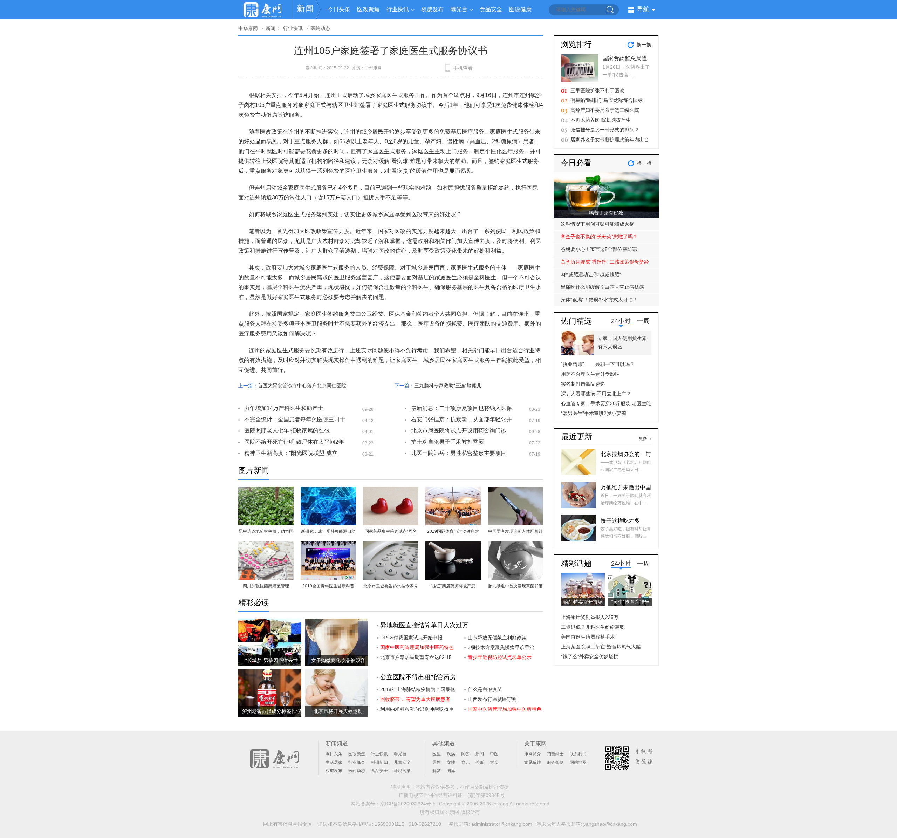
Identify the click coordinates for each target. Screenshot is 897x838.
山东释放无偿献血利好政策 (497, 637)
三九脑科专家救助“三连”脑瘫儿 (447, 385)
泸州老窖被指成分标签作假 (271, 711)
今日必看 (576, 162)
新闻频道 (337, 744)
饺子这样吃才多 (620, 521)
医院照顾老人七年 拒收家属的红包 (287, 431)
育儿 (465, 762)
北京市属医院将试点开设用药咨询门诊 (458, 431)
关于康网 (535, 744)
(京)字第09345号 (486, 795)
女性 (451, 762)
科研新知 (379, 762)
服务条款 (555, 762)
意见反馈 (532, 762)
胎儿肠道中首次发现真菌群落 (515, 586)
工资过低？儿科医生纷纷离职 (593, 627)
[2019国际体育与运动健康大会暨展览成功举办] (453, 491)
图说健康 (520, 9)
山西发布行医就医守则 (492, 699)
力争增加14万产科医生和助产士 (283, 408)
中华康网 (248, 28)
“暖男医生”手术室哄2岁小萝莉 (593, 413)
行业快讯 (397, 9)
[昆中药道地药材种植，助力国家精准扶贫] (266, 491)
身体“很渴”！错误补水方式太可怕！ (599, 299)
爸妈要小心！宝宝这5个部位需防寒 (599, 249)
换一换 (644, 44)
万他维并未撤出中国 (626, 487)
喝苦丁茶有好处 (606, 213)
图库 (451, 770)
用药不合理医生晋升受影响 (590, 374)
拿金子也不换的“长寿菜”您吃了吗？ (599, 236)
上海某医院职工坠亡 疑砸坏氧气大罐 (601, 646)
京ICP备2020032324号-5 (408, 803)
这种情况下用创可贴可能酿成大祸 (597, 224)
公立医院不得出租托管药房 (418, 677)
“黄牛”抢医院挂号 (630, 602)
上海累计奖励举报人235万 (589, 617)
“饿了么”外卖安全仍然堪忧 (589, 656)
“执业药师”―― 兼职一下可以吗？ (598, 364)
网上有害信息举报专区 (287, 824)
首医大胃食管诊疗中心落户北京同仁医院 (302, 385)
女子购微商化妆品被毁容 (338, 660)
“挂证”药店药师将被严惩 (453, 586)
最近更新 (576, 436)
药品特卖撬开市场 (583, 602)
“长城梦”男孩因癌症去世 (271, 660)
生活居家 (334, 762)
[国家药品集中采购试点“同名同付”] (390, 491)
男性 (436, 762)
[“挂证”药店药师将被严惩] (453, 546)
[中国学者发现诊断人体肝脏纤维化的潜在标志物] (515, 491)
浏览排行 (576, 44)
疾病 (451, 753)
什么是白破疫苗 (485, 689)
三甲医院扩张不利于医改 (597, 90)
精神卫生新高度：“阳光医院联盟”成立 (290, 453)
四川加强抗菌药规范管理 (266, 586)
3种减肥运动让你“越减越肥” (591, 274)
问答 (465, 753)
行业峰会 (356, 762)
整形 (479, 762)
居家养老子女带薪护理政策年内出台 (609, 139)
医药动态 (356, 770)
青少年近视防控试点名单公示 (500, 657)
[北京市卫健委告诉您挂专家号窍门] (390, 546)
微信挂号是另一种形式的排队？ (604, 129)
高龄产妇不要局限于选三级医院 (604, 110)
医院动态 (320, 28)
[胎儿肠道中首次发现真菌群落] (515, 546)
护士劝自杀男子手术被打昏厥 (447, 442)
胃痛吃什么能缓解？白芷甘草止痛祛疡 (602, 287)
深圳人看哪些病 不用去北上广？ (596, 393)
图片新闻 (253, 470)
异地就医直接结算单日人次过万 (424, 625)
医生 (436, 753)
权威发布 (432, 9)
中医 (494, 753)
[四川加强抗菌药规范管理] (266, 546)
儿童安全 (402, 762)
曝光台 (459, 9)
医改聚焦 (368, 9)
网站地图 (578, 762)
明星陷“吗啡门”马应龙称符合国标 (606, 100)
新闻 (305, 8)
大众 (494, 762)
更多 (643, 438)
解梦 (436, 770)
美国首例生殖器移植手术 (588, 637)
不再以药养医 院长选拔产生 (600, 120)
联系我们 (578, 753)
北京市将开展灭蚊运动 (338, 711)
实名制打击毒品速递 (583, 384)
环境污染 (402, 770)
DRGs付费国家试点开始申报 (411, 637)
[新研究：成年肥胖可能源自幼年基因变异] (328, 491)
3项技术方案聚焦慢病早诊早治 (501, 647)
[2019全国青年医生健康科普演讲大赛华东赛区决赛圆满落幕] (328, 546)
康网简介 (532, 753)
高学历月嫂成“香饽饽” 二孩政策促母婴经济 (605, 263)
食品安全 (491, 9)
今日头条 (339, 9)
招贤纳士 (555, 753)
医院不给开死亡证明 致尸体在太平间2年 (294, 442)
